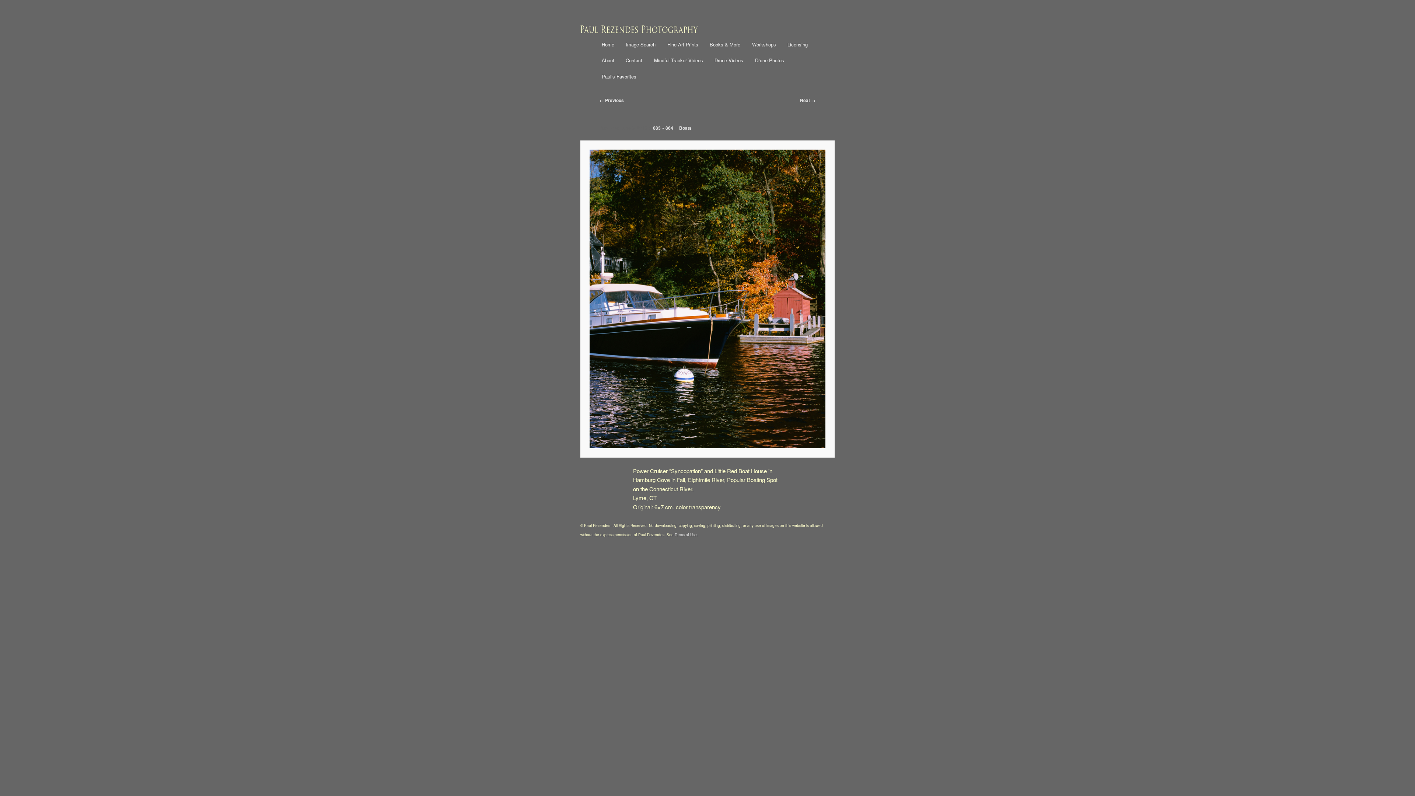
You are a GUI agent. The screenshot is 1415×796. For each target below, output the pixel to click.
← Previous (612, 100)
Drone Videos (729, 60)
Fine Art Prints (682, 44)
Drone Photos (769, 60)
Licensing (797, 44)
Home (608, 44)
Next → (807, 100)
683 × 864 (663, 128)
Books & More (725, 44)
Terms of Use (686, 534)
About (608, 60)
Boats (685, 128)
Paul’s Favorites (619, 76)
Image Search (641, 44)
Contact (634, 60)
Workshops (764, 44)
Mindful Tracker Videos (678, 60)
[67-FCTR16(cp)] (708, 299)
